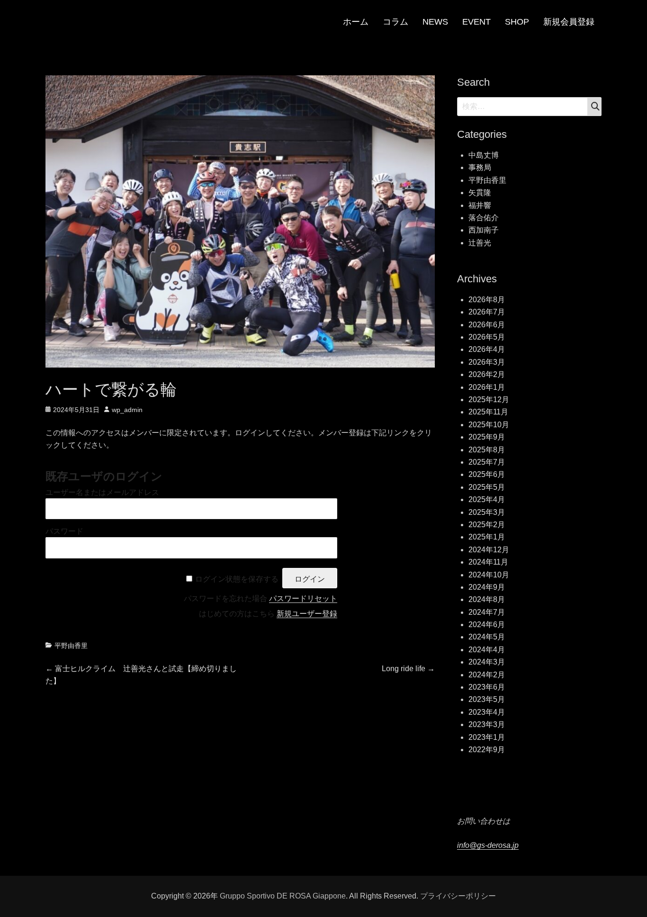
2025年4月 (486, 499)
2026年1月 (486, 387)
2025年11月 (488, 412)
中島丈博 (483, 155)
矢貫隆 (479, 193)
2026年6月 (486, 325)
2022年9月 (486, 750)
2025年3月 (486, 512)
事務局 (479, 167)
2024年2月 (486, 675)
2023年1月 (486, 737)
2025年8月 (486, 450)
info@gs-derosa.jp (488, 845)
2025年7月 (486, 462)
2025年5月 (486, 487)
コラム (395, 22)
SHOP (517, 22)
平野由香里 (71, 645)
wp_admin (127, 410)
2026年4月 (486, 349)
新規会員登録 (568, 22)
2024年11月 (488, 562)
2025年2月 (486, 525)
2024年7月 (486, 612)
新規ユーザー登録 (307, 614)
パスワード (64, 531)
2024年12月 (488, 550)
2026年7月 (486, 312)
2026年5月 (486, 337)
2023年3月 (486, 724)
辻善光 (479, 243)
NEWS (435, 22)
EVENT (476, 22)
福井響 (479, 205)
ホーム (355, 22)
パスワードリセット (303, 598)
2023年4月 (486, 712)
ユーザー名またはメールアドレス (102, 492)
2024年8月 (486, 599)
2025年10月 (488, 425)
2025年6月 (486, 474)
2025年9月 (486, 437)
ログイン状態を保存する (237, 579)
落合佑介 (483, 218)
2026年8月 (486, 300)
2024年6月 (486, 624)
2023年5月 (486, 699)
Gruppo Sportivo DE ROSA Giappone (283, 896)
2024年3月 (486, 662)
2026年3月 (486, 362)
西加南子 (483, 230)
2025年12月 (488, 400)
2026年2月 (486, 374)
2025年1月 (486, 537)
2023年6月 (486, 687)
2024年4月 (486, 650)
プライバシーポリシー (458, 896)
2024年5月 (486, 637)
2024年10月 (488, 575)
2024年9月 (486, 587)
